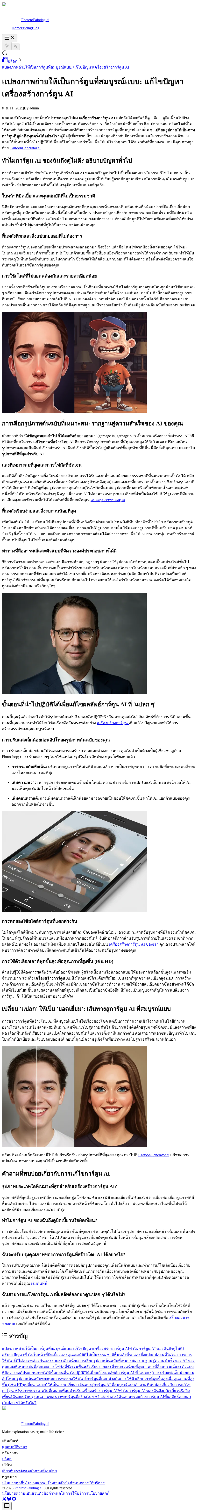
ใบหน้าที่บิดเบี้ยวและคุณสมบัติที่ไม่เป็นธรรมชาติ (73, 1355)
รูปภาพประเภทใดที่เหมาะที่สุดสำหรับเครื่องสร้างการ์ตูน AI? (69, 1391)
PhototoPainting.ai (28, 1488)
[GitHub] (14, 1500)
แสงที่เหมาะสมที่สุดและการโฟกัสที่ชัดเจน (43, 1367)
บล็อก (12, 61)
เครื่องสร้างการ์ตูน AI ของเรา (134, 944)
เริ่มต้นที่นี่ (39, 1283)
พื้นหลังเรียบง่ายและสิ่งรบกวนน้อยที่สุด (110, 1367)
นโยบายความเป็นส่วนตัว (22, 1493)
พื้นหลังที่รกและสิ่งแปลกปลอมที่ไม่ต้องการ (149, 1355)
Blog (35, 28)
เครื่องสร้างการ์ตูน (113, 723)
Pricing (26, 28)
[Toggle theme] (7, 46)
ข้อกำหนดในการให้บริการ (65, 1493)
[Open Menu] (9, 38)
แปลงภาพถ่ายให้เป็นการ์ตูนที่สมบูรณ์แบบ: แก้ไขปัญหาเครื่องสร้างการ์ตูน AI (65, 67)
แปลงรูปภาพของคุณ (108, 500)
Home (16, 28)
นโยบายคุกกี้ (98, 1493)
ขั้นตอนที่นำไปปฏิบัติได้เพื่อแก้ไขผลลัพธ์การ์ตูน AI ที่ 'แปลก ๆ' (102, 1373)
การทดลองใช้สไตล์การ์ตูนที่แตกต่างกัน (87, 1379)
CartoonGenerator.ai (25, 148)
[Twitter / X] (4, 1500)
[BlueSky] (9, 1500)
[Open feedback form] (7, 1506)
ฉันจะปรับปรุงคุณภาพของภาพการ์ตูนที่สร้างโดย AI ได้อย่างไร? (65, 1397)
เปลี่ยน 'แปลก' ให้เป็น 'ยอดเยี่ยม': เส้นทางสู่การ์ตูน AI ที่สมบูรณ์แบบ (79, 1385)
